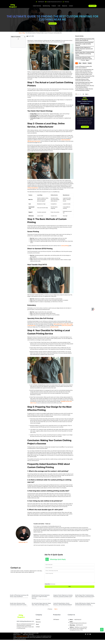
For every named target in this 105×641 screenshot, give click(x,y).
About (37, 624)
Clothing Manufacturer (21, 636)
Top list (89, 63)
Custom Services (37, 6)
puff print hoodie (54, 327)
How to (84, 63)
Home (20, 33)
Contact (71, 6)
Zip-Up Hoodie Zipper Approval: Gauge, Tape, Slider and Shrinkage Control (84, 83)
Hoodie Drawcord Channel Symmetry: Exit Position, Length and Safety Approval (85, 44)
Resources (64, 6)
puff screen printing (66, 325)
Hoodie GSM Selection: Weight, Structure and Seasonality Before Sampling (84, 89)
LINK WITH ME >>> (23, 542)
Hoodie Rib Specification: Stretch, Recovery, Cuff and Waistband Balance (84, 86)
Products (54, 6)
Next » (87, 60)
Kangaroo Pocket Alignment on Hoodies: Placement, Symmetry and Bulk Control (84, 49)
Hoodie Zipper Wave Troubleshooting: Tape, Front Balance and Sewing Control (85, 54)
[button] (24, 36)
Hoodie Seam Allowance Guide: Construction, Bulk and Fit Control (84, 58)
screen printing (64, 246)
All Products (56, 619)
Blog (24, 33)
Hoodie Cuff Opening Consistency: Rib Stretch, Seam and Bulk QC (85, 39)
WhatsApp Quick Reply (58, 559)
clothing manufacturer (32, 188)
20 (83, 94)
